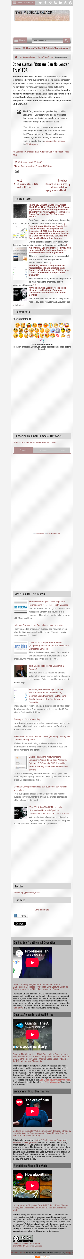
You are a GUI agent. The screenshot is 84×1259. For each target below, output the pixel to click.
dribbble (65, 3)
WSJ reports (32, 144)
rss (55, 3)
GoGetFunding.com (53, 533)
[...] (63, 223)
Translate (42, 450)
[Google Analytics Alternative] (42, 1257)
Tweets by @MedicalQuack (27, 892)
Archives (61, 450)
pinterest (70, 3)
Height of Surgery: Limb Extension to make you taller (38, 625)
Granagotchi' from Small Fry (27, 719)
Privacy (23, 450)
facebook (45, 3)
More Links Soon (25, 3)
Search (66, 40)
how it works (40, 533)
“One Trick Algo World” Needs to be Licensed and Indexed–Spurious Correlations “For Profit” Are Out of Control (49, 810)
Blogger (69, 1252)
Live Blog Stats (42, 910)
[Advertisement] (48, 29)
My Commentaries (26, 166)
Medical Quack (18, 1252)
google (50, 3)
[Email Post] (16, 172)
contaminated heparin (54, 141)
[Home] (16, 57)
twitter (40, 3)
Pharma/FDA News (44, 166)
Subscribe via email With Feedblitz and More (34, 442)
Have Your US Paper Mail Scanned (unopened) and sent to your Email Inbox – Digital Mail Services (49, 645)
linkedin (60, 3)
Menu (22, 40)
